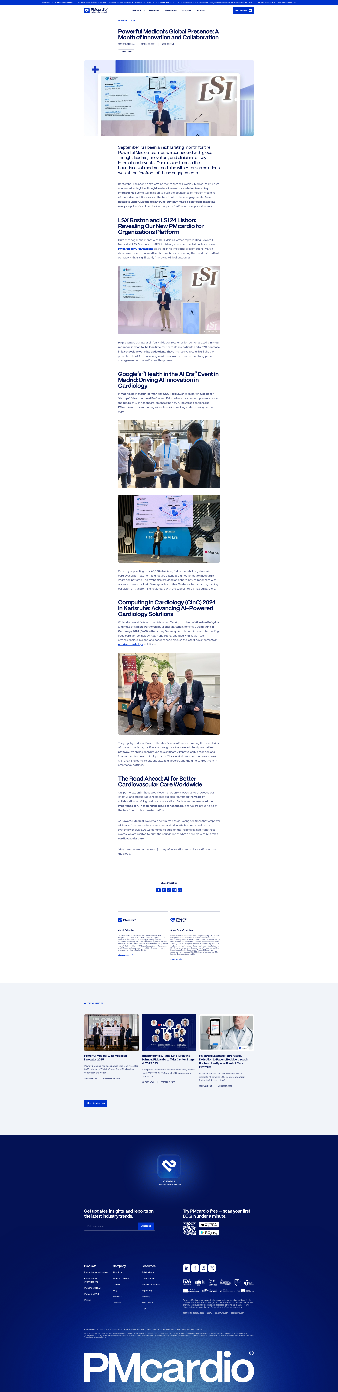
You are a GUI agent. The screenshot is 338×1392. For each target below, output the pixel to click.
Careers (116, 1284)
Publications (148, 1272)
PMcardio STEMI (92, 1288)
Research (170, 11)
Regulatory (147, 1290)
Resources (153, 11)
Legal (209, 1313)
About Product (123, 955)
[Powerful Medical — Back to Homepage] (96, 10)
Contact (201, 11)
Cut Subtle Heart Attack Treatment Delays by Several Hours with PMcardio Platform (56, 2)
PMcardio (137, 11)
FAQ (144, 1308)
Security (146, 1296)
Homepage (122, 21)
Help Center (147, 1302)
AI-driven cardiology (130, 644)
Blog (133, 21)
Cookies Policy (237, 1313)
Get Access (241, 11)
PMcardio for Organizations (135, 249)
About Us (174, 959)
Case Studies (148, 1278)
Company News (126, 52)
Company (186, 11)
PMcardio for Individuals (96, 1272)
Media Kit (117, 1296)
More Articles (93, 1103)
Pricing (87, 1300)
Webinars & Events (151, 1284)
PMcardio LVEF (91, 1294)
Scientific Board (121, 1278)
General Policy (221, 1313)
